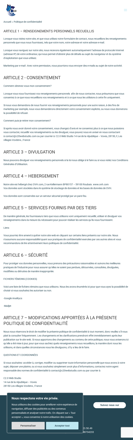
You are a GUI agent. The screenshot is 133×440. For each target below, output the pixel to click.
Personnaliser (28, 425)
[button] (109, 405)
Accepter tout (62, 425)
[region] (45, 413)
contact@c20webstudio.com (21, 136)
